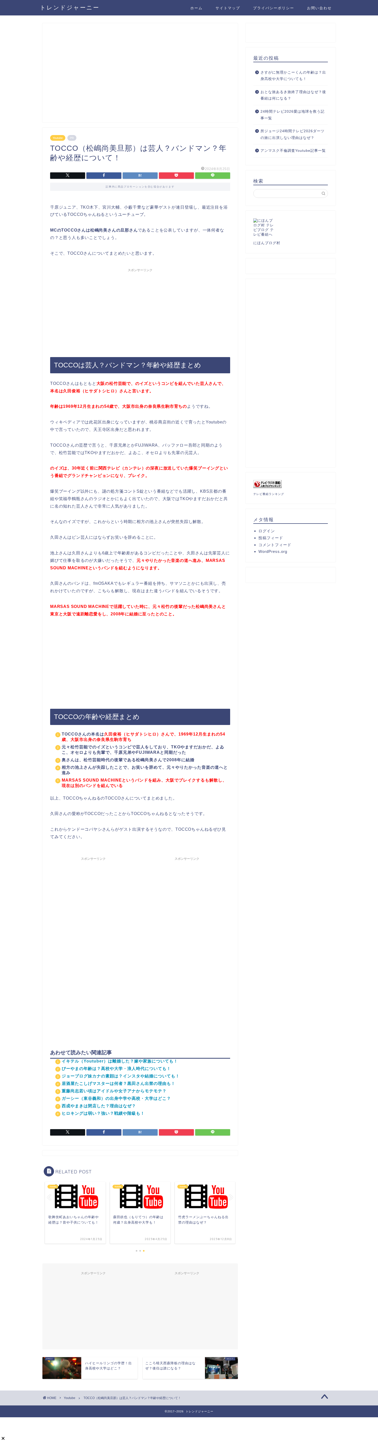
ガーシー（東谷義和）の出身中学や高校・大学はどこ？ (116, 1098)
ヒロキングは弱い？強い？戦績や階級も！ (103, 1113)
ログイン (266, 531)
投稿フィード (270, 538)
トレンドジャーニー (70, 7)
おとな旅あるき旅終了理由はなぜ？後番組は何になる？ (293, 95)
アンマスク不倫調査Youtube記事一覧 (293, 151)
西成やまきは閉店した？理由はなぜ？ (99, 1106)
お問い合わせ (319, 8)
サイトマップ (227, 8)
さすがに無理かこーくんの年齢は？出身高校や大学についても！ (293, 75)
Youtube (58, 137)
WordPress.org (272, 551)
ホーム (196, 8)
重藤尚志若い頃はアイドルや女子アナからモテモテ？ (114, 1091)
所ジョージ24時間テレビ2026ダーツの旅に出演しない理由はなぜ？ (292, 134)
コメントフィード (274, 545)
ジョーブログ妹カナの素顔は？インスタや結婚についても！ (121, 1076)
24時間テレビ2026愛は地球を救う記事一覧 (292, 115)
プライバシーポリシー (273, 8)
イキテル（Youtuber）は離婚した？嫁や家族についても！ (120, 1061)
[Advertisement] (140, 75)
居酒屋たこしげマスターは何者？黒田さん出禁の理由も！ (118, 1083)
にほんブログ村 (266, 243)
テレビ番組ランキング (268, 493)
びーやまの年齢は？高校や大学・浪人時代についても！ (116, 1068)
